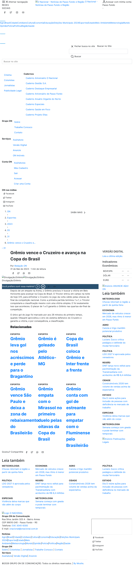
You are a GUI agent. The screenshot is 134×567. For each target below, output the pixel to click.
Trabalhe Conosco (23, 127)
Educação (49, 22)
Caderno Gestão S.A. (36, 83)
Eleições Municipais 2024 (66, 22)
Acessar (18, 178)
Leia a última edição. (112, 256)
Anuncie (17, 150)
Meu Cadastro (21, 168)
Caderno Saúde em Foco (38, 109)
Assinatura (18, 139)
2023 (9, 224)
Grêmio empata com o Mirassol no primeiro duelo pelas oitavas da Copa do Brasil (50, 414)
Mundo (126, 22)
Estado (91, 22)
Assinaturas (19, 162)
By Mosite (78, 563)
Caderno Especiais (35, 104)
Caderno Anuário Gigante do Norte (43, 99)
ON (8, 211)
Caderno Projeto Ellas (36, 114)
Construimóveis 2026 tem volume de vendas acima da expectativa (116, 386)
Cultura (30, 22)
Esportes (83, 22)
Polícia (11, 26)
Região (24, 26)
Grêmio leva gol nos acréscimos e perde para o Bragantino (22, 357)
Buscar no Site (104, 46)
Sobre (17, 122)
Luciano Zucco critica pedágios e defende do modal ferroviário (113, 342)
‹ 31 (4, 248)
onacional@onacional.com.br (23, 528)
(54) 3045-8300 (20, 525)
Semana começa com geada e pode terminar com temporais (116, 430)
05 (8, 230)
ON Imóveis (18, 155)
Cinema (8, 75)
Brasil (7, 22)
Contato (18, 132)
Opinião (4, 26)
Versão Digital (20, 145)
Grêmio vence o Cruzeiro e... (21, 242)
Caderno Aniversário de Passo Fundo (44, 93)
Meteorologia (116, 22)
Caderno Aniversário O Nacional (42, 78)
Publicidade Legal (13, 90)
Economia (39, 22)
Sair (16, 173)
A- (49, 286)
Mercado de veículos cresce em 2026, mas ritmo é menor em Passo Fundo (116, 316)
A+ (54, 286)
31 (8, 236)
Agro (2, 22)
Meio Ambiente (102, 22)
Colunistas (9, 80)
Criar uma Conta (22, 183)
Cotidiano (22, 22)
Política (17, 26)
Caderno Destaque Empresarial (41, 88)
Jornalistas (9, 85)
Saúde (31, 26)
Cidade (13, 22)
